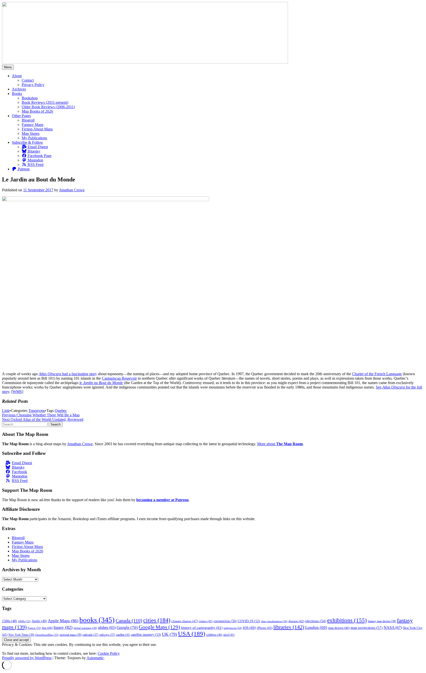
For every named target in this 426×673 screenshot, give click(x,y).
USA (191, 633)
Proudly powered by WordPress (27, 658)
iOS (249, 627)
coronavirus (225, 621)
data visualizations (274, 621)
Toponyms (36, 410)
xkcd (228, 635)
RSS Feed (35, 164)
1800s (24, 621)
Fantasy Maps (32, 125)
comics (206, 621)
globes (107, 627)
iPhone (264, 628)
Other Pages (21, 116)
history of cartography (202, 627)
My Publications (34, 138)
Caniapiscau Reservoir (119, 378)
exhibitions (347, 620)
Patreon (23, 169)
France (34, 628)
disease (296, 621)
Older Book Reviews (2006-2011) (48, 107)
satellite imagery (146, 635)
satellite (123, 635)
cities (156, 620)
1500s (9, 621)
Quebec (61, 410)
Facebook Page (39, 156)
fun (47, 628)
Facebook (19, 472)
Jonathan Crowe (72, 190)
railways (107, 635)
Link (5, 410)
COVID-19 (249, 621)
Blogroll (28, 120)
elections (315, 621)
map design (339, 628)
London (316, 627)
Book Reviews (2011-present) (45, 102)
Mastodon (35, 160)
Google (127, 627)
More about (280, 444)
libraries (288, 627)
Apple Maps (63, 620)
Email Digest (37, 147)
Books (17, 93)
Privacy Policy (33, 85)
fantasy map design (382, 621)
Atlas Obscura (50, 374)
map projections (367, 628)
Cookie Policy (109, 653)
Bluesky (33, 151)
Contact (28, 80)
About (17, 76)
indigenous (233, 627)
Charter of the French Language (377, 374)
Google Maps (159, 627)
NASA (393, 627)
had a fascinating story (79, 374)
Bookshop (30, 98)
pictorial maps (71, 635)
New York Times (21, 635)
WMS (17, 392)
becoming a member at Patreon (162, 500)
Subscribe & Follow (27, 142)
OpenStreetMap (47, 634)
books (97, 620)
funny (62, 627)
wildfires (214, 635)
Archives (19, 89)
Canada (129, 620)
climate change (184, 621)
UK (169, 634)
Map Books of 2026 (37, 111)
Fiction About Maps (37, 129)
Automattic (95, 658)
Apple (39, 621)
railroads (90, 635)
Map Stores (30, 133)
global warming (85, 627)
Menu (8, 67)
